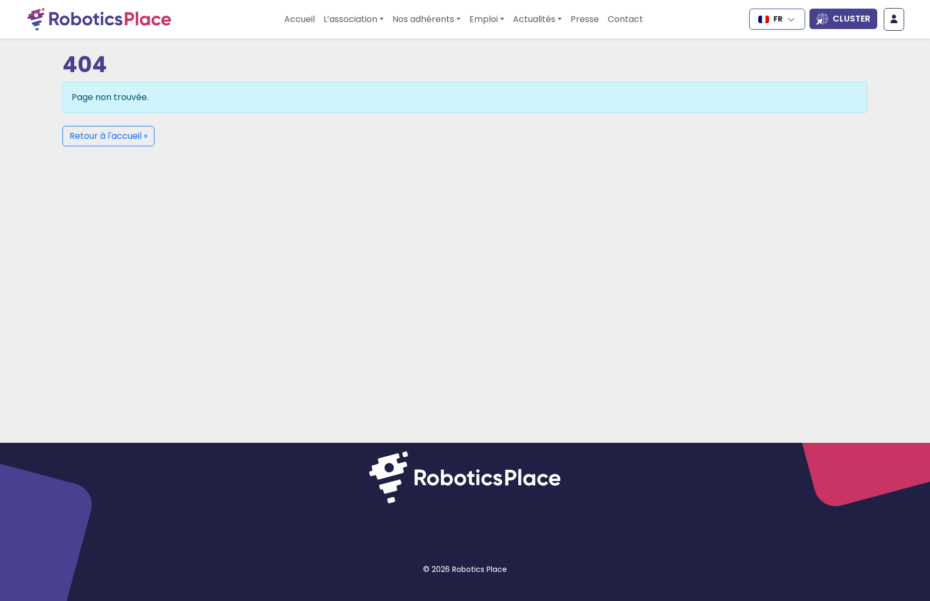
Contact (625, 19)
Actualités (534, 19)
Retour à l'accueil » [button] (108, 136)
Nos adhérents (423, 19)
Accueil (299, 19)
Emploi (483, 19)
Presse (584, 19)
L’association (350, 19)
